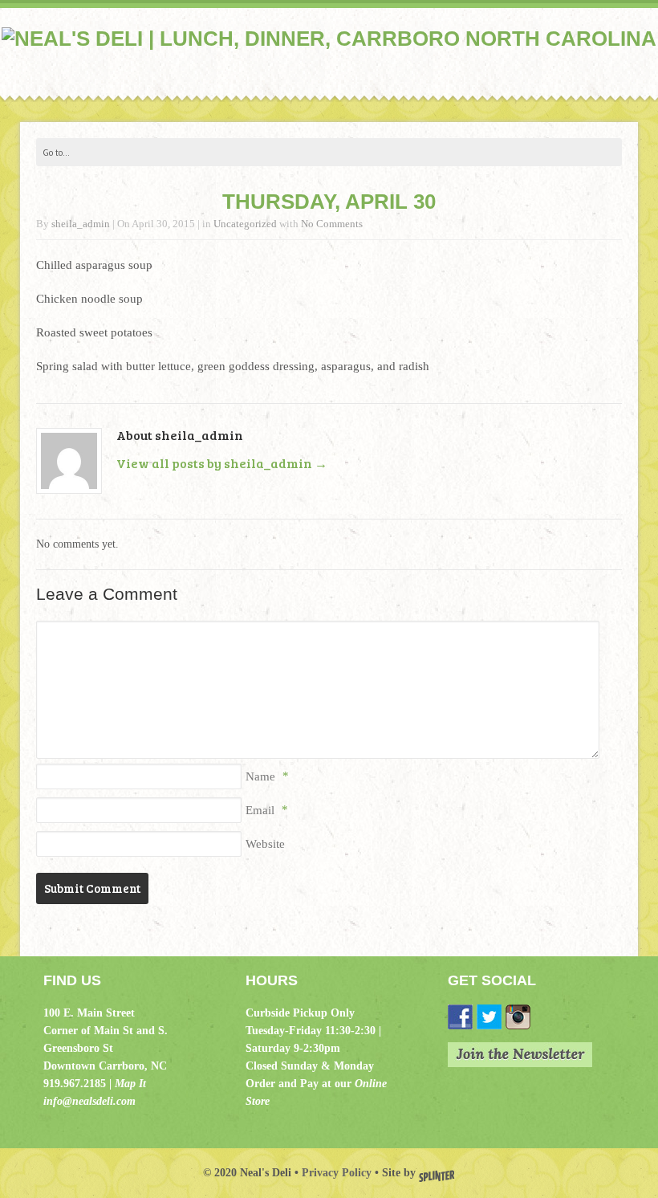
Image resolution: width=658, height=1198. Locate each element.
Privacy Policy (337, 1173)
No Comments (332, 224)
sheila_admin (80, 224)
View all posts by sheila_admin (221, 462)
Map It (130, 1084)
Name (260, 776)
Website (265, 843)
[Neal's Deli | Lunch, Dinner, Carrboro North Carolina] (329, 38)
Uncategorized (245, 224)
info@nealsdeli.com (89, 1101)
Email (260, 810)
